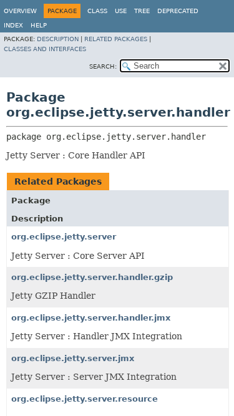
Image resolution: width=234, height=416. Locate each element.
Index (13, 25)
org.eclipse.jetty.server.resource (84, 399)
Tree (142, 10)
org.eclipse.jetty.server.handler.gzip (92, 277)
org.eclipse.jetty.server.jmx (72, 358)
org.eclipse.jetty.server (63, 236)
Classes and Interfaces (45, 49)
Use (121, 10)
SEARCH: (103, 66)
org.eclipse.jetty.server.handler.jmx (90, 317)
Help (39, 25)
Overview (20, 10)
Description (58, 39)
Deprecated (177, 10)
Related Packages (115, 39)
